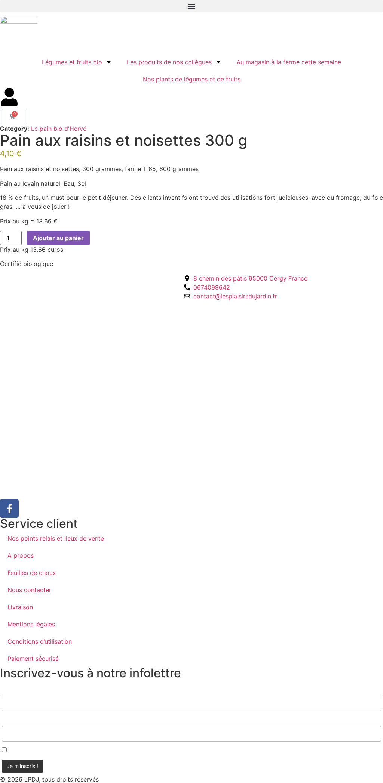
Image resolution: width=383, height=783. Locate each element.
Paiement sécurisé (33, 658)
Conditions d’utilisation (39, 641)
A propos (20, 555)
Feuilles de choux (31, 572)
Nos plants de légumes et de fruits (191, 79)
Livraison (20, 607)
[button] (191, 6)
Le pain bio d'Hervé (58, 128)
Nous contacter (29, 590)
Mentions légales (31, 624)
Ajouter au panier (58, 238)
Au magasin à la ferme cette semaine (288, 62)
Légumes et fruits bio (72, 62)
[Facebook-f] (9, 508)
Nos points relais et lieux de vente (55, 538)
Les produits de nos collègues (169, 62)
